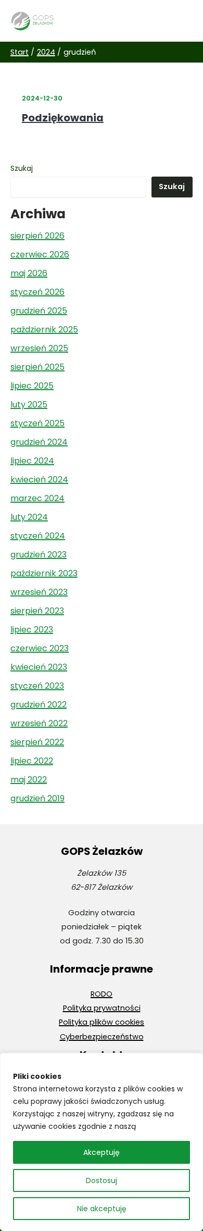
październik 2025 (44, 329)
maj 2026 (28, 273)
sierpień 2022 (37, 742)
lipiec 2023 (31, 630)
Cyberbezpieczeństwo (102, 1036)
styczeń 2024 (37, 536)
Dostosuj (101, 1180)
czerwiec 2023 (39, 648)
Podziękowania (63, 117)
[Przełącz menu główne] (182, 21)
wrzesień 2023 (39, 592)
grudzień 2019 (37, 798)
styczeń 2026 (37, 292)
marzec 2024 (37, 498)
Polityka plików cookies (101, 1022)
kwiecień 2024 (39, 480)
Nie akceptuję (101, 1208)
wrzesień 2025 (39, 348)
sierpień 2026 (37, 236)
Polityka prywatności (102, 1008)
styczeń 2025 (37, 423)
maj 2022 (28, 780)
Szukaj (21, 168)
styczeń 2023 (37, 686)
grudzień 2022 (38, 705)
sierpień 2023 (37, 611)
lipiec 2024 (32, 461)
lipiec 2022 (31, 761)
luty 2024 (29, 517)
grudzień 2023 (38, 555)
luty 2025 (28, 405)
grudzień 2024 (39, 442)
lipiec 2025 (32, 386)
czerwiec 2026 (39, 254)
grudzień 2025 (38, 311)
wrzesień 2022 (39, 723)
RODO (101, 994)
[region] (101, 1142)
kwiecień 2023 (38, 667)
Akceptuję (101, 1152)
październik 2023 (44, 573)
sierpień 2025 (37, 367)
